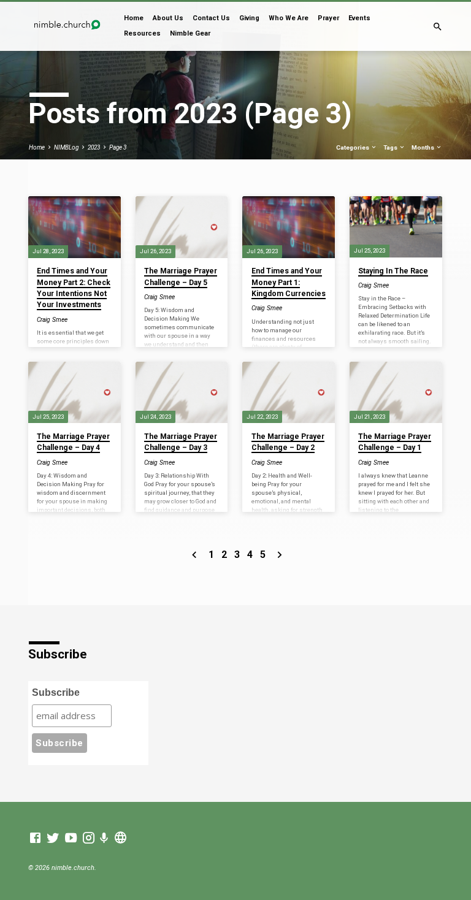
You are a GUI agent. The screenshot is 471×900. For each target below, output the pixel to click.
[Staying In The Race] (396, 226)
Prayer (328, 18)
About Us (168, 18)
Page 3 (117, 147)
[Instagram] (89, 838)
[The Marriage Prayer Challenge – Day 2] (288, 392)
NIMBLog (66, 147)
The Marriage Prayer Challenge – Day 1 (394, 442)
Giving (249, 18)
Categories (353, 147)
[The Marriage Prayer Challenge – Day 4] (74, 392)
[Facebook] (35, 838)
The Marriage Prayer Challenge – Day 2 (287, 442)
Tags (391, 147)
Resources (142, 33)
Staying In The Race (393, 271)
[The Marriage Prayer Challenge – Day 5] (182, 226)
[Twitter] (53, 838)
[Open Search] (437, 27)
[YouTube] (71, 838)
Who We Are (288, 18)
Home (134, 18)
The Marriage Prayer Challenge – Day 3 (180, 442)
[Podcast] (104, 838)
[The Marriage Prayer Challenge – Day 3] (182, 392)
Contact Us (211, 18)
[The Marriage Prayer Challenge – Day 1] (396, 392)
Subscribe (56, 692)
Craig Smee (52, 320)
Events (359, 18)
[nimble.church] (120, 838)
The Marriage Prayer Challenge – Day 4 (73, 442)
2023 (94, 147)
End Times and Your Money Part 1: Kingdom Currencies (288, 282)
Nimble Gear (190, 33)
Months (423, 147)
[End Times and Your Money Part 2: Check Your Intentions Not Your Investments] (74, 226)
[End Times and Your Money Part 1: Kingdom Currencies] (288, 226)
